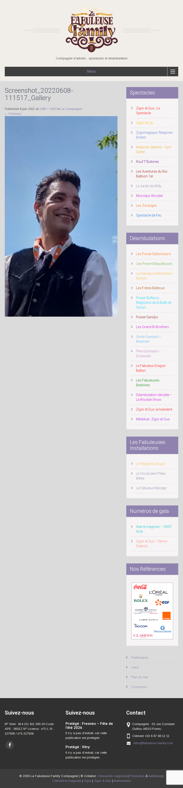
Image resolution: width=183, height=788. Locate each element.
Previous (13, 113)
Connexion (139, 687)
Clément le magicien (66, 781)
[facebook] (9, 745)
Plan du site (139, 677)
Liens (135, 667)
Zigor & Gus (102, 781)
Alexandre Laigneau (112, 776)
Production (137, 776)
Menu (91, 71)
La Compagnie (71, 109)
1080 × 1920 (47, 109)
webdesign (156, 776)
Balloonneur (122, 781)
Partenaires (139, 657)
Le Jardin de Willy (148, 186)
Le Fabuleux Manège (151, 488)
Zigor (87, 781)
